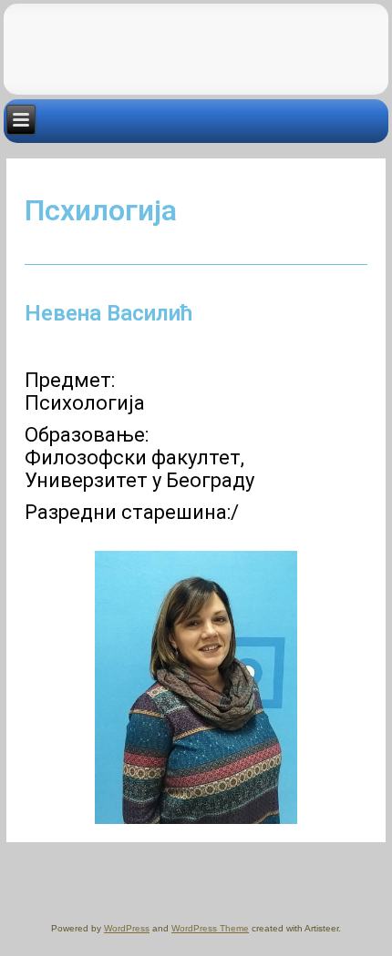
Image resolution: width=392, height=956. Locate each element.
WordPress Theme (210, 928)
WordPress (127, 928)
